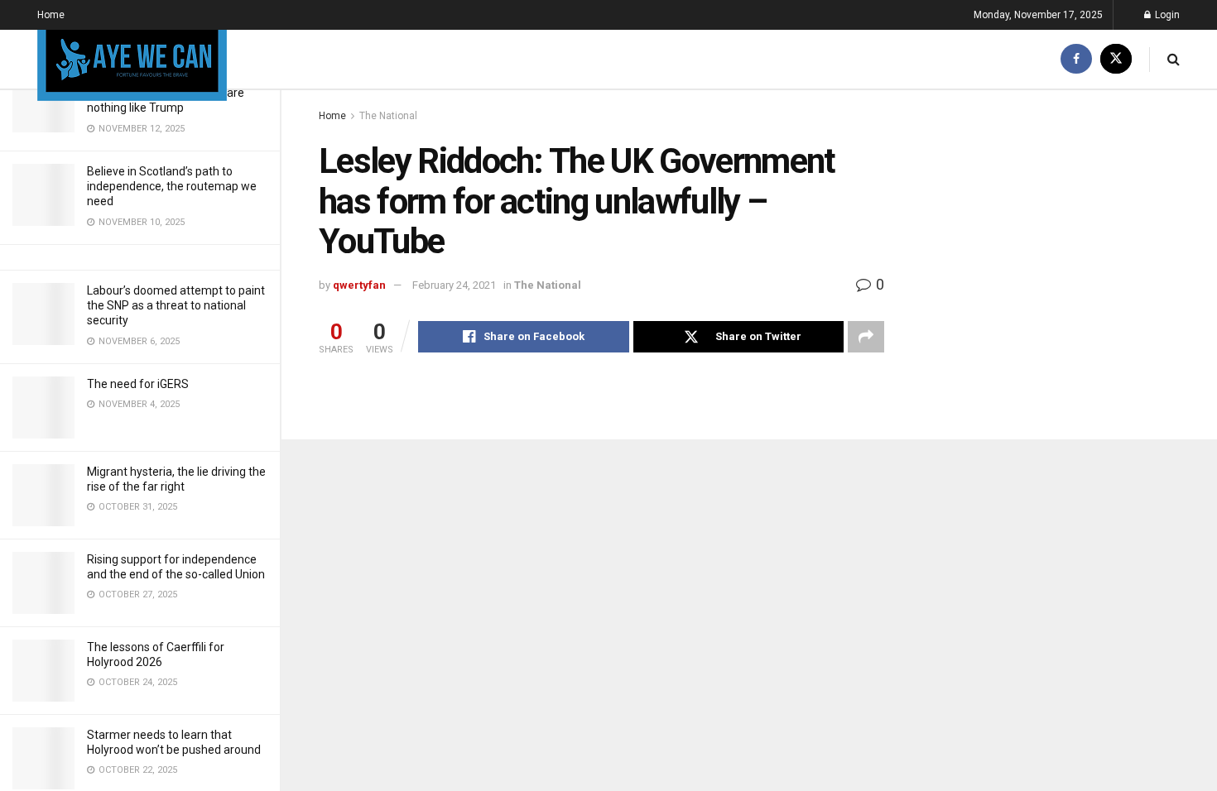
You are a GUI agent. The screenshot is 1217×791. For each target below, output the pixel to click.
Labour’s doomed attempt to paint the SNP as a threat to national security (176, 305)
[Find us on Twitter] (1116, 59)
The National (388, 116)
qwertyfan (359, 285)
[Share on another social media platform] (866, 336)
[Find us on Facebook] (1076, 59)
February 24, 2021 (454, 285)
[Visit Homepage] (132, 59)
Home (51, 15)
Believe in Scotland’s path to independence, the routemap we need (172, 186)
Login (1166, 15)
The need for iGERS (138, 384)
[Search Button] (1173, 59)
